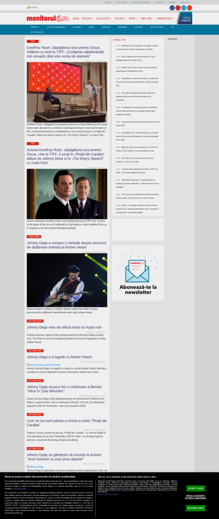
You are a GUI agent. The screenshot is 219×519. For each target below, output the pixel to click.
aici (80, 503)
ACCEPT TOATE (195, 488)
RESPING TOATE (196, 508)
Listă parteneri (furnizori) (108, 494)
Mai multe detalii (19, 488)
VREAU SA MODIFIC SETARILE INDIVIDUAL (195, 497)
